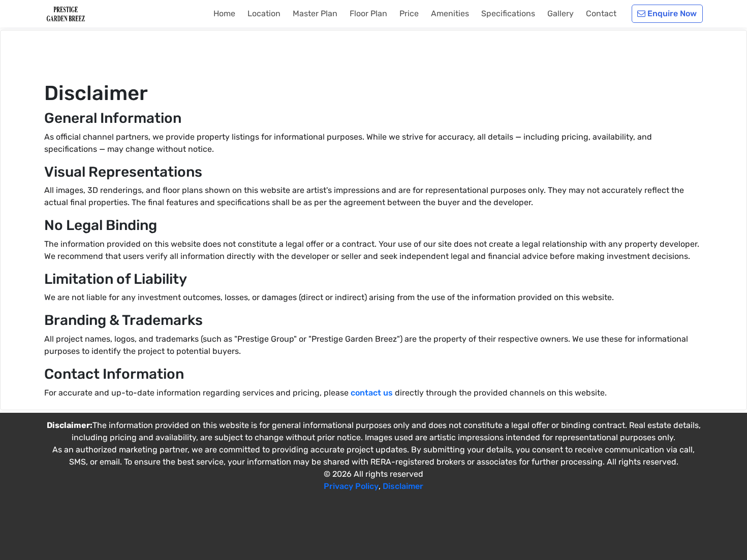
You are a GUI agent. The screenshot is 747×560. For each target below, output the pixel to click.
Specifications (508, 13)
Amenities (450, 13)
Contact (601, 13)
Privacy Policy (351, 486)
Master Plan (315, 13)
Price (409, 13)
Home (224, 13)
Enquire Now (671, 13)
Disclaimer (403, 486)
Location (264, 13)
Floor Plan (368, 13)
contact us (372, 393)
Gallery (560, 13)
